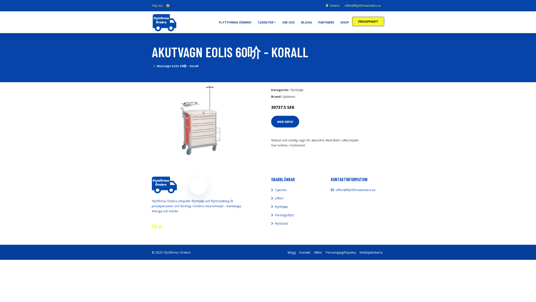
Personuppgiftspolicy (341, 252)
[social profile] (168, 6)
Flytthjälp (296, 90)
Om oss (288, 22)
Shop (344, 22)
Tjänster (281, 190)
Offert (279, 198)
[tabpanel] (198, 121)
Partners (326, 22)
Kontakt (305, 252)
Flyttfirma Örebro (235, 22)
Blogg (306, 22)
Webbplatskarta (371, 252)
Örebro (335, 6)
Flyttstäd (281, 223)
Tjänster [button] (265, 22)
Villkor (318, 252)
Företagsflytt (284, 215)
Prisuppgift (368, 21)
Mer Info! (285, 122)
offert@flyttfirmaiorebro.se (363, 6)
